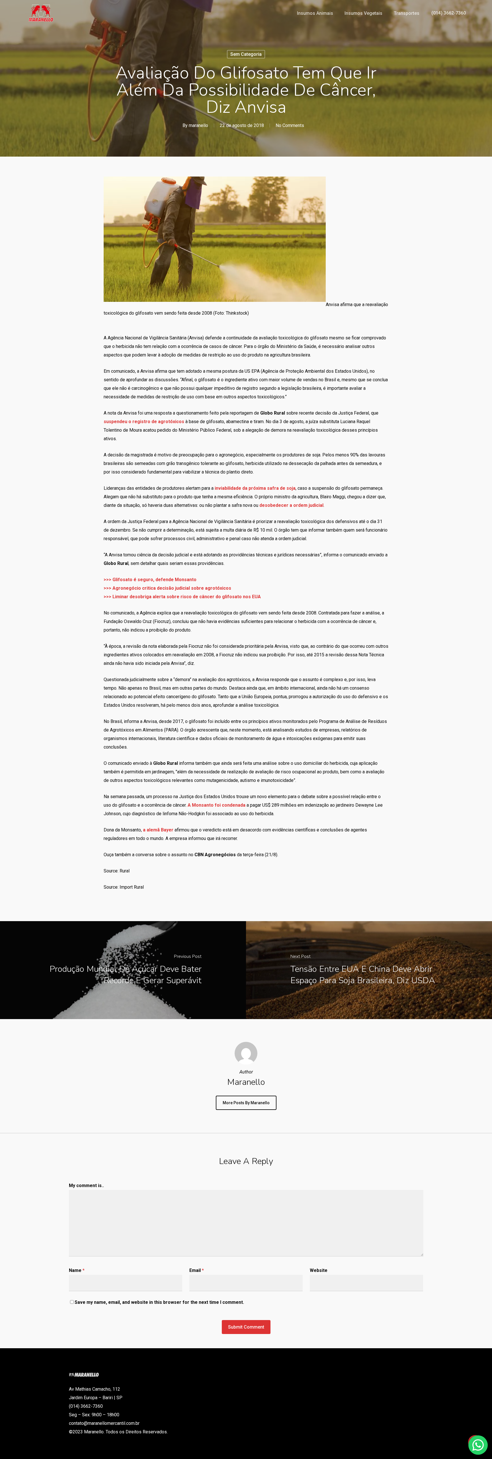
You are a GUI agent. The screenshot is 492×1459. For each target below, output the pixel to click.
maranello (198, 125)
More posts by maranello (246, 1103)
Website (318, 1270)
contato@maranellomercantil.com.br (104, 1423)
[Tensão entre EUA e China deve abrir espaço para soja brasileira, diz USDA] (369, 970)
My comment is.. (86, 1185)
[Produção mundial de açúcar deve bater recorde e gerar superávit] (123, 970)
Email (196, 1270)
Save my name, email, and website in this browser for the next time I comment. (159, 1302)
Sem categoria (246, 54)
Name (77, 1270)
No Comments (290, 125)
